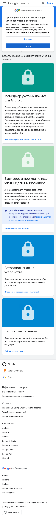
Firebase (6, 437)
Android (5, 428)
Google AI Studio (9, 441)
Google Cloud (7, 450)
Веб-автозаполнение (14, 351)
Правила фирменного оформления (18, 396)
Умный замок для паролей (14, 412)
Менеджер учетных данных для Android (23, 139)
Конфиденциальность (37, 502)
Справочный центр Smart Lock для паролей (21, 408)
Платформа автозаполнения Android (21, 292)
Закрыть (28, 39)
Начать (28, 46)
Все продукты (8, 493)
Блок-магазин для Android (16, 228)
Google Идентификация (12, 416)
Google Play (7, 454)
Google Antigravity (10, 445)
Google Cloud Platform (12, 488)
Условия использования (13, 392)
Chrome (5, 432)
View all (5, 458)
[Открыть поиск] (43, 3)
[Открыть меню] (4, 3)
